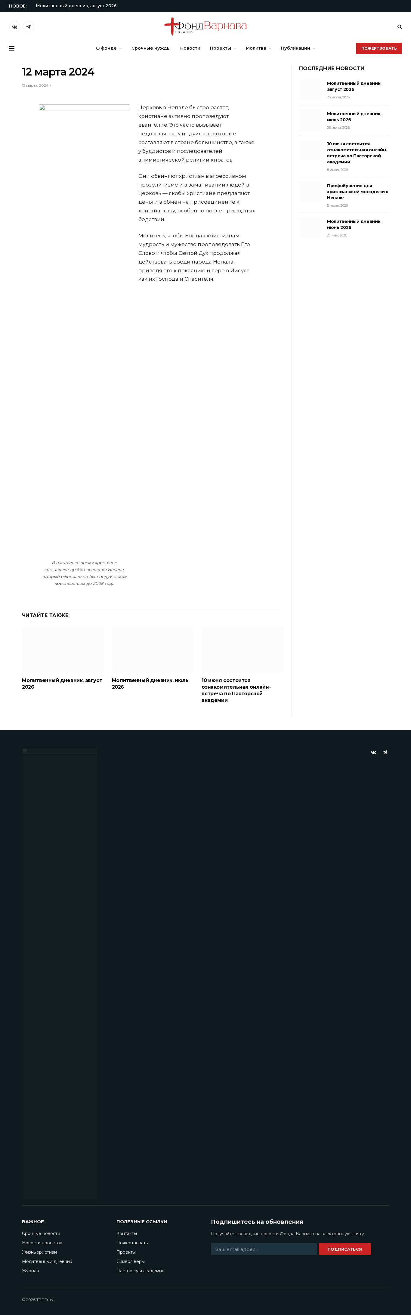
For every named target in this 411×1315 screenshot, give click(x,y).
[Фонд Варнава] (205, 26)
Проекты (220, 48)
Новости (190, 48)
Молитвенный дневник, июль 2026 (150, 684)
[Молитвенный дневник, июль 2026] (153, 649)
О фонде (106, 48)
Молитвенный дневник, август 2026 (76, 5)
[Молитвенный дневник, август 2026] (63, 649)
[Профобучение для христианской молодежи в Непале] (310, 192)
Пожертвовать (379, 48)
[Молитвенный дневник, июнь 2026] (310, 228)
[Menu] (11, 48)
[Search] (399, 26)
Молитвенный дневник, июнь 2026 (354, 224)
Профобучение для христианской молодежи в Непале (357, 191)
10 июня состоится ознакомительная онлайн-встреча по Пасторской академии (236, 690)
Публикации (295, 48)
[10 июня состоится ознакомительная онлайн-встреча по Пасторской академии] (243, 649)
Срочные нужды (151, 48)
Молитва (256, 48)
